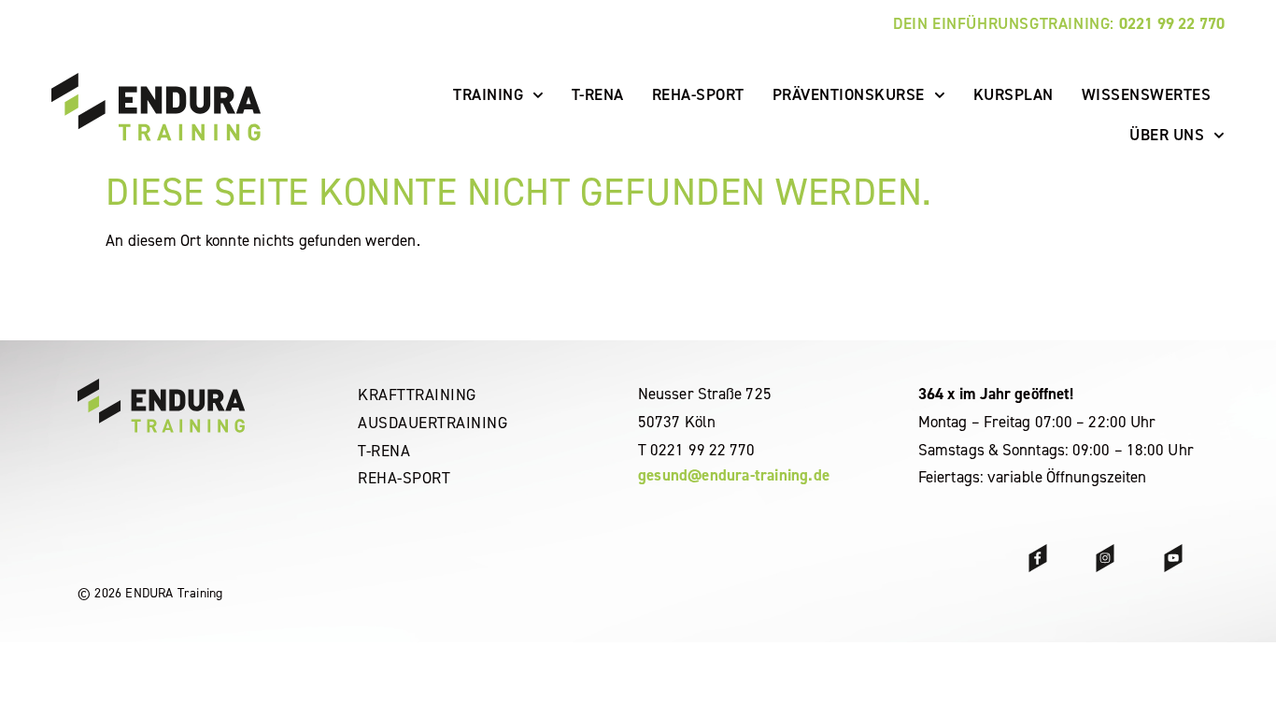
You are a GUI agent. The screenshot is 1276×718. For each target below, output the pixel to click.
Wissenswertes (1147, 94)
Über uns (1166, 134)
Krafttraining (417, 394)
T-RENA (598, 94)
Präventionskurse (849, 94)
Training (488, 94)
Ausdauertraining (432, 422)
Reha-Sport (698, 94)
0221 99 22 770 (1172, 23)
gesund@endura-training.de (733, 475)
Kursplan (1013, 94)
